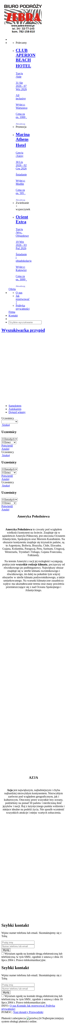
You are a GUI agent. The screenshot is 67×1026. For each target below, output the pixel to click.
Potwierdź (7, 445)
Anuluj (5, 448)
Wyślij (6, 950)
